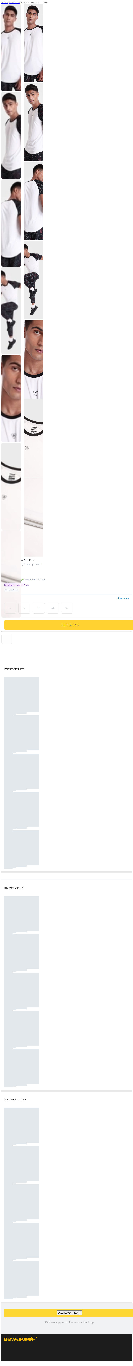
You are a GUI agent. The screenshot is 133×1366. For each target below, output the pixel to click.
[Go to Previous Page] (4, 7)
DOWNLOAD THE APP (69, 1313)
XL (53, 608)
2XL (67, 608)
